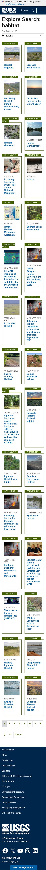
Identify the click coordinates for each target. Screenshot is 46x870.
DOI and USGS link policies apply (17, 776)
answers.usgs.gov (10, 861)
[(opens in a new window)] (5, 850)
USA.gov (6, 787)
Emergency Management (13, 808)
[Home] (9, 12)
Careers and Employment (13, 797)
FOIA (4, 755)
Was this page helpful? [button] (23, 867)
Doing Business (9, 802)
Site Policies (7, 760)
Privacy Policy (8, 766)
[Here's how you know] (23, 3)
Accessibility (8, 750)
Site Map (6, 771)
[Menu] (41, 11)
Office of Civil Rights (11, 813)
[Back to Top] (37, 861)
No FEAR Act (8, 781)
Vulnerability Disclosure (13, 792)
